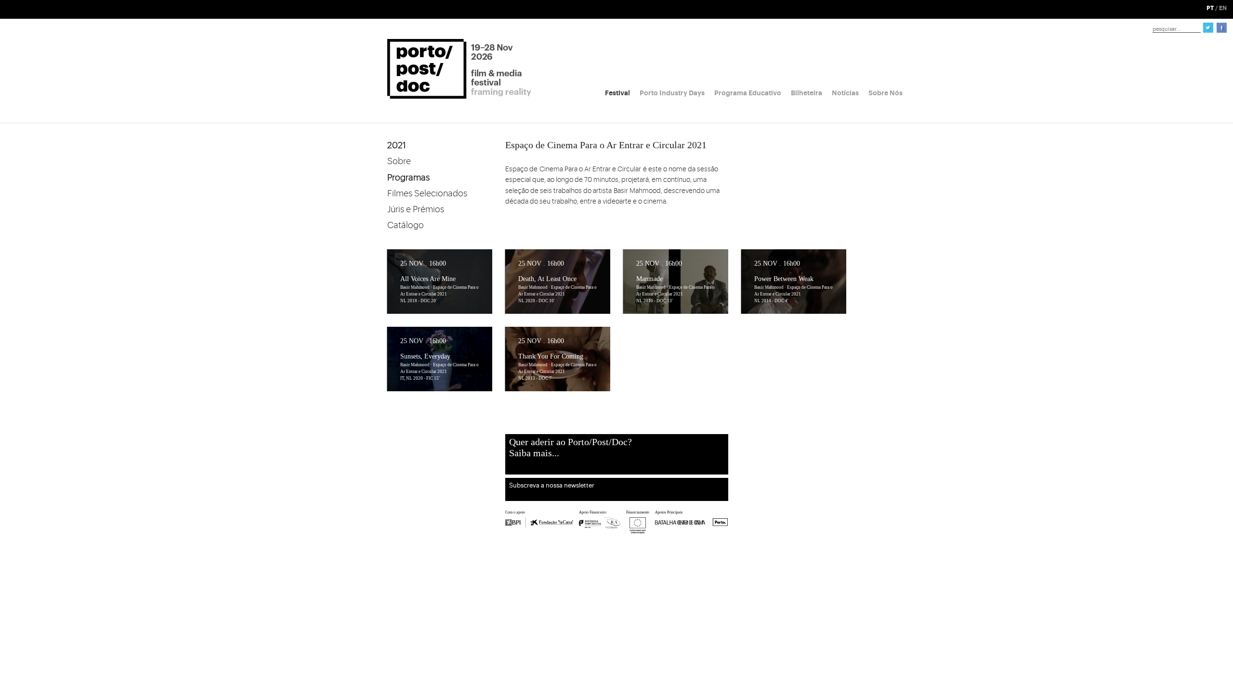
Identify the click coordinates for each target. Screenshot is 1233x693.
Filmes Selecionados (427, 193)
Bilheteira (806, 93)
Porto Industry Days (672, 93)
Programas (408, 177)
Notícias (845, 93)
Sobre (399, 161)
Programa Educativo (747, 93)
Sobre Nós (885, 93)
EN (1223, 8)
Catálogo (405, 225)
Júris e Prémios (415, 209)
